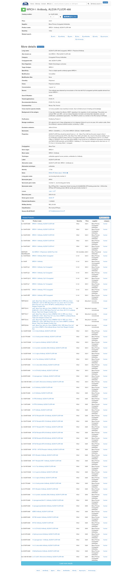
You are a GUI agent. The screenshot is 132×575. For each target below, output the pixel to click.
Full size (105, 2)
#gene (53, 570)
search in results (105, 217)
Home (32, 4)
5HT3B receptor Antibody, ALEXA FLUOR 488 (45, 517)
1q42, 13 (51, 191)
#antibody (45, 570)
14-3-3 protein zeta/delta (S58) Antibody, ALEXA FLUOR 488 (49, 348)
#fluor (58, 570)
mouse (105, 301)
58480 (51, 198)
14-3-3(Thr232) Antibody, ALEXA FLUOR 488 (45, 370)
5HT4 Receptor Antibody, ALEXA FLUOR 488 (45, 455)
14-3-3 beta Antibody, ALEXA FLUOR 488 (44, 331)
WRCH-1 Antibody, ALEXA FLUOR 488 (43, 224)
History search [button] (96, 4)
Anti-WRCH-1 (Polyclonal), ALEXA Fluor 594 (44, 252)
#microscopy (91, 570)
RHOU (51, 173)
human (105, 224)
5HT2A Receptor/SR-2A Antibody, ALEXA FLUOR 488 (47, 432)
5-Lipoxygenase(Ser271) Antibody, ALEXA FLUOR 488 (47, 500)
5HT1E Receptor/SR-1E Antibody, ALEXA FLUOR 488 (47, 421)
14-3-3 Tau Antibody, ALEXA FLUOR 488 (44, 359)
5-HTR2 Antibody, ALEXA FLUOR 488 (43, 399)
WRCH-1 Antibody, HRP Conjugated (42, 295)
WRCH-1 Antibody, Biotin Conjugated (42, 256)
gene (70, 36)
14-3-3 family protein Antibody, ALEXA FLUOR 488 (46, 336)
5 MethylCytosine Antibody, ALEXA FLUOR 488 (45, 551)
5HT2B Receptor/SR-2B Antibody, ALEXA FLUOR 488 (47, 438)
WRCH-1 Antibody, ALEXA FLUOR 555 (43, 235)
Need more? (40, 46)
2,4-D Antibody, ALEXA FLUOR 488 (42, 387)
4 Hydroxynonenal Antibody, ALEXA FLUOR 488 (46, 534)
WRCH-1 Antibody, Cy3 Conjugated (42, 267)
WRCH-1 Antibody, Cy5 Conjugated (42, 273)
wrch (53, 36)
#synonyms (82, 570)
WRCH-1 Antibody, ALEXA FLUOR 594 (43, 241)
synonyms (105, 36)
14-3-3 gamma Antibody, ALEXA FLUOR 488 (45, 342)
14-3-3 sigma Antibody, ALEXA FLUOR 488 (44, 353)
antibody (62, 36)
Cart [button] (50, 4)
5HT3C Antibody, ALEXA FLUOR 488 (42, 523)
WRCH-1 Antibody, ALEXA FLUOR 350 (43, 229)
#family (74, 570)
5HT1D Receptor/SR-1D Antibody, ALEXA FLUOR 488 (47, 415)
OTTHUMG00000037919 (56, 211)
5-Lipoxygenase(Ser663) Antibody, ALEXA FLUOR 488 (47, 506)
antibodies (87, 36)
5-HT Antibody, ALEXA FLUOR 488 (42, 410)
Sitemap (37, 4)
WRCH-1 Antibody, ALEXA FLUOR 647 (43, 246)
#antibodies (66, 570)
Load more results (66, 563)
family (96, 36)
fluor (77, 36)
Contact (43, 4)
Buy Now (73, 16)
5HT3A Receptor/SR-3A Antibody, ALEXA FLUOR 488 (47, 444)
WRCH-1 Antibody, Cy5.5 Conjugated (42, 278)
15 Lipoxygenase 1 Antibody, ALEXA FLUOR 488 (46, 376)
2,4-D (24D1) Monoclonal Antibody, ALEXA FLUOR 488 (48, 382)
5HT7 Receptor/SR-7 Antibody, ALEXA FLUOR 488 (46, 461)
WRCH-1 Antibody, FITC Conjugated (42, 290)
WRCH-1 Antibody (37, 261)
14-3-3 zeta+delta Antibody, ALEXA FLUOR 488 (45, 365)
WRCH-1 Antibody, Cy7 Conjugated (42, 284)
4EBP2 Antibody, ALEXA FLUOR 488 (42, 511)
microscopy (80, 39)
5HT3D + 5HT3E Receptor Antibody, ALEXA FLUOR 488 (48, 449)
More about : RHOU (61, 173)
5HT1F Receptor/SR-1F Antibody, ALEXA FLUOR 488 (47, 427)
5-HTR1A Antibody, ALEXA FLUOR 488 (43, 404)
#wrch (38, 570)
